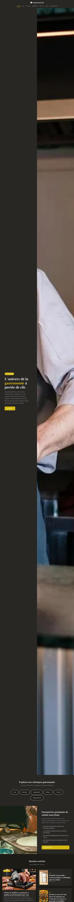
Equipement (35, 6)
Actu (23, 6)
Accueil (18, 6)
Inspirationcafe (37, 3)
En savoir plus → (48, 847)
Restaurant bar (53, 6)
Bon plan (28, 6)
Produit (46, 6)
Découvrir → (10, 408)
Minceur (41, 6)
